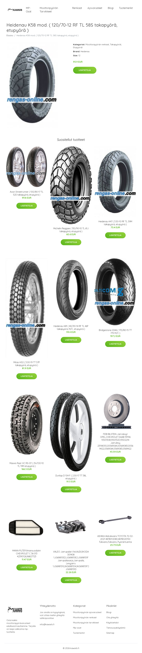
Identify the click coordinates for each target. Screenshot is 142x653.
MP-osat (28, 9)
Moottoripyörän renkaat (97, 44)
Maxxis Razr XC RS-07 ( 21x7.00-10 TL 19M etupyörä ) (27, 464)
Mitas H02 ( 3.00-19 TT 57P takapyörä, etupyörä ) (26, 364)
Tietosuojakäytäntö (115, 627)
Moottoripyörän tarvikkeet (49, 9)
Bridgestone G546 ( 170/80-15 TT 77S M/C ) (115, 331)
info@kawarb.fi (47, 624)
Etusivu (10, 35)
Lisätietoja (85, 70)
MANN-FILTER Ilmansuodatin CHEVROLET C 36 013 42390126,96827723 (26, 553)
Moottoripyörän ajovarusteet (87, 612)
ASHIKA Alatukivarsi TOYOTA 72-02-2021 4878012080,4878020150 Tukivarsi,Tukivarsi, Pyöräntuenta (115, 539)
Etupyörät (78, 47)
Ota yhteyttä (112, 617)
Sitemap (110, 633)
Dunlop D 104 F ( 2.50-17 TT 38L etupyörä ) (70, 477)
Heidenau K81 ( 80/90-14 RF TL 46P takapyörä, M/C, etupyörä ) (71, 327)
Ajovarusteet (95, 8)
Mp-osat (77, 627)
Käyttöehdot (112, 622)
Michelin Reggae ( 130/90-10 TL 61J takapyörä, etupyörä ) (71, 230)
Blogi (110, 8)
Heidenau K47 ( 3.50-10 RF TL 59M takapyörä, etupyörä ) (115, 223)
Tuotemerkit (126, 8)
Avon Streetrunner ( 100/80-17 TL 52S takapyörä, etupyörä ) (26, 193)
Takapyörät (115, 44)
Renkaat (77, 8)
